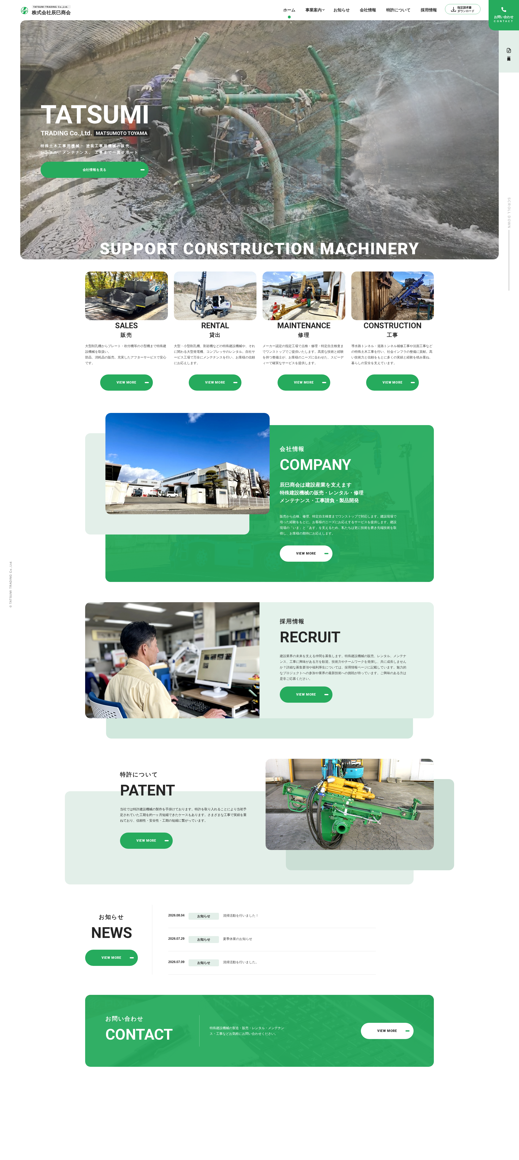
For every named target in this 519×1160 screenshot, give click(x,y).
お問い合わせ (310, 1123)
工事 (213, 1144)
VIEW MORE (111, 958)
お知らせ (341, 10)
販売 (213, 1113)
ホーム (289, 10)
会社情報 (368, 10)
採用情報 (429, 10)
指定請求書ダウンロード (261, 1102)
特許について (398, 10)
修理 (213, 1134)
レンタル (217, 1123)
